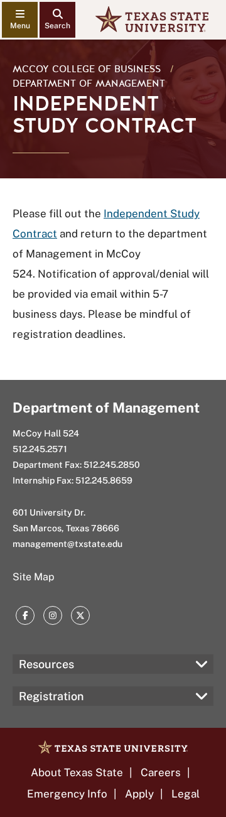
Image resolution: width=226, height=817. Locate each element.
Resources (46, 664)
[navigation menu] (20, 20)
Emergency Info (67, 793)
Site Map (34, 577)
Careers (161, 772)
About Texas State (77, 772)
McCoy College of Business (87, 69)
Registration (51, 696)
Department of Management (89, 83)
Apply (139, 793)
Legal (185, 793)
